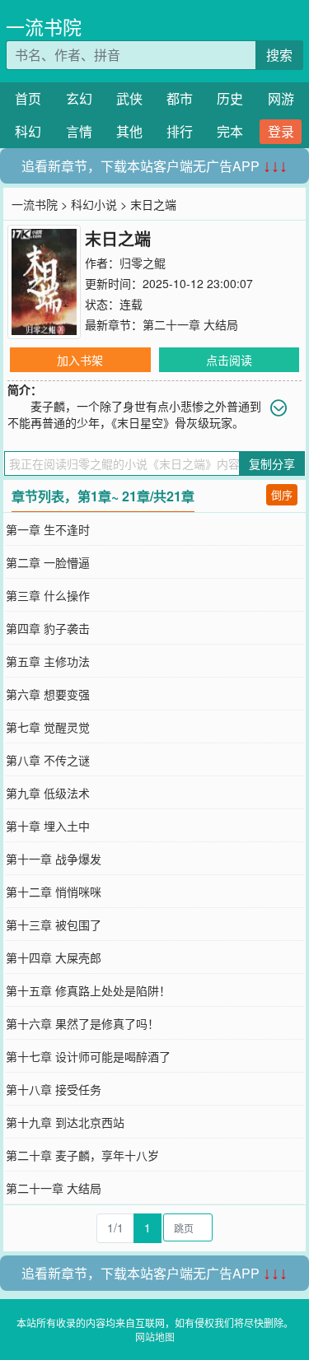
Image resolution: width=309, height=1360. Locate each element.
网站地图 (155, 1337)
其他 (129, 131)
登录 (281, 131)
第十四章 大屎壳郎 (53, 957)
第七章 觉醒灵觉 (48, 727)
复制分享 (272, 463)
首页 (28, 98)
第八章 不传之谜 (48, 760)
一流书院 (44, 26)
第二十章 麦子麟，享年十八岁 (82, 1155)
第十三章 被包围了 (53, 924)
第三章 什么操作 (48, 595)
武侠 (129, 98)
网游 (281, 98)
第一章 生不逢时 (48, 529)
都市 (179, 98)
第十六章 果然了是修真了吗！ (82, 1023)
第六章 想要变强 (48, 694)
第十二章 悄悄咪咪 (53, 891)
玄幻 (79, 98)
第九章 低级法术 (48, 793)
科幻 (28, 131)
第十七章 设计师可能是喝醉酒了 (88, 1056)
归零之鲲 (142, 262)
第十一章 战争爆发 (53, 858)
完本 (230, 131)
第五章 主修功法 (48, 661)
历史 (230, 98)
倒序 (282, 494)
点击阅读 (229, 360)
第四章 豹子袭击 (48, 628)
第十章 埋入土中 (48, 825)
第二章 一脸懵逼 (48, 562)
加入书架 (80, 360)
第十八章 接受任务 (53, 1089)
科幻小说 (94, 204)
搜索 (279, 54)
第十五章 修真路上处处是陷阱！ (88, 990)
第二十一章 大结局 (190, 324)
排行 (179, 131)
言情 (79, 131)
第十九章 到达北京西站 (65, 1122)
